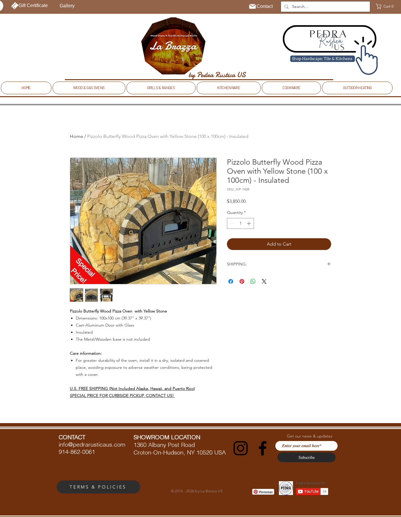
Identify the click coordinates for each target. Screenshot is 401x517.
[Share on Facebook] (230, 281)
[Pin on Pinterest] (241, 281)
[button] (387, 6)
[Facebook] (262, 448)
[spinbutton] (240, 223)
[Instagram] (240, 448)
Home (76, 136)
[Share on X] (264, 281)
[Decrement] (231, 223)
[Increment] (249, 223)
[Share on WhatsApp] (253, 281)
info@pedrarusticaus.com (92, 444)
